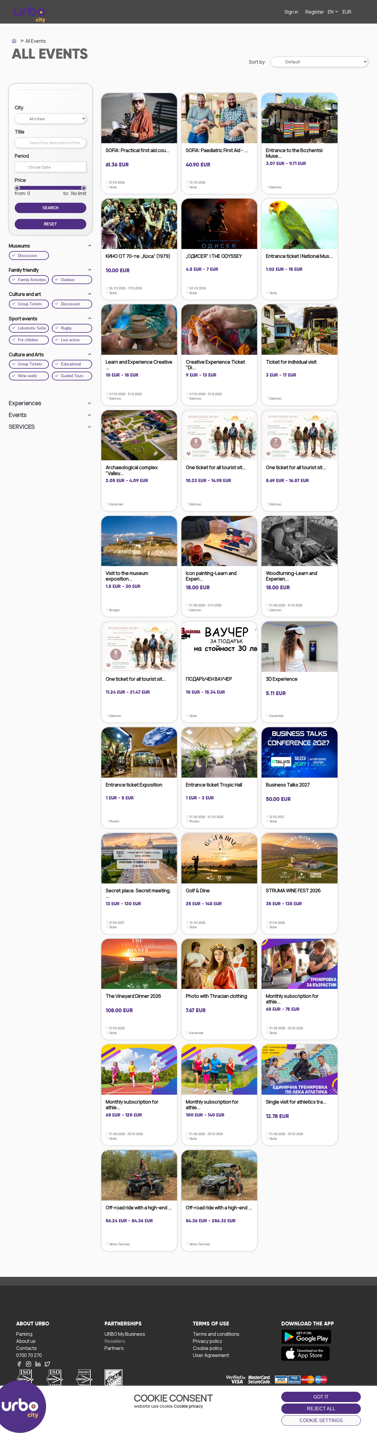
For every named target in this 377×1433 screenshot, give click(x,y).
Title (19, 131)
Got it (321, 1396)
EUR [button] (347, 12)
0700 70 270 (29, 1355)
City (19, 107)
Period (22, 156)
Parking (24, 1334)
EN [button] (331, 12)
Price (20, 180)
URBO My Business (125, 1334)
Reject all (321, 1408)
